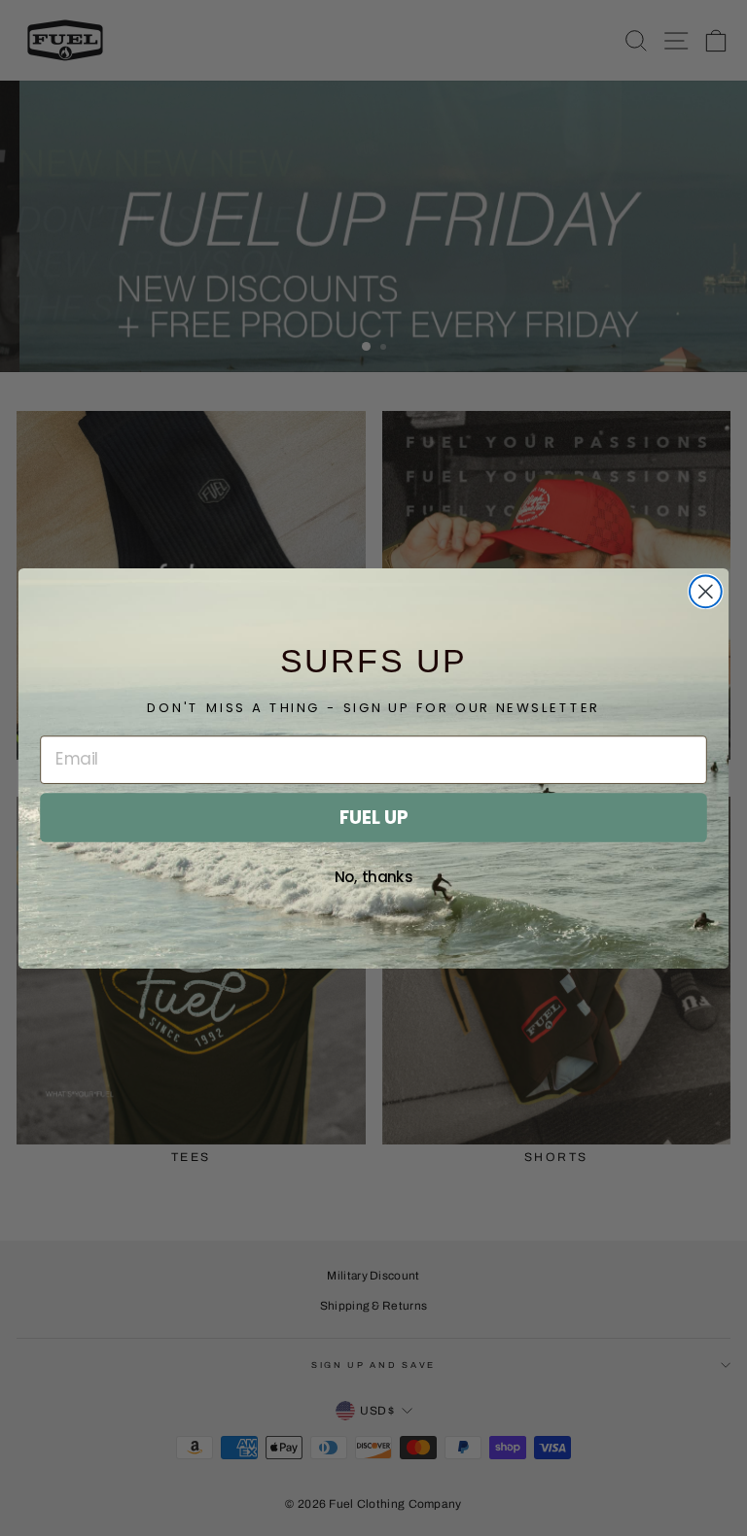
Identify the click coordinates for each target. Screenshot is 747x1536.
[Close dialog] (706, 591)
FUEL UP (373, 817)
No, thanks (374, 877)
